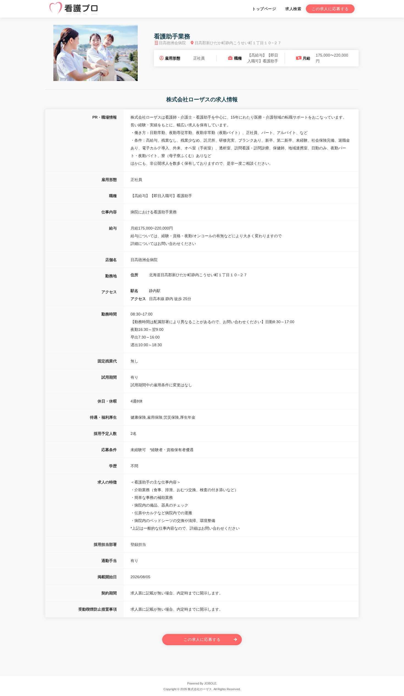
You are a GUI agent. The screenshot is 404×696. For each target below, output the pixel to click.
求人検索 (293, 9)
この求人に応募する (330, 9)
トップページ (264, 9)
